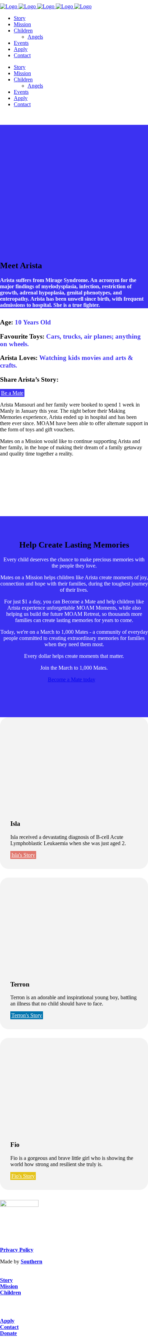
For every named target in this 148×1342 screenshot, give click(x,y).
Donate (8, 1333)
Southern (31, 1261)
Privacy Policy (16, 1250)
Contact (9, 1327)
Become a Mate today (71, 679)
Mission (9, 1286)
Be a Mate (12, 393)
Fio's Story (23, 1176)
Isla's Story (23, 855)
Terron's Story (26, 1015)
